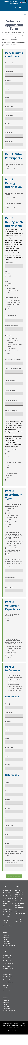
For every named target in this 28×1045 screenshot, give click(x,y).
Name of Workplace (11, 325)
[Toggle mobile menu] (25, 15)
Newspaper (10, 508)
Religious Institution (13, 522)
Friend (9, 519)
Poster (9, 524)
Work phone (9, 141)
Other (8, 292)
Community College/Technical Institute (15, 343)
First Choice (9, 567)
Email (7, 124)
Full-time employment (13, 300)
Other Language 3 (11, 411)
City (7, 97)
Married (9, 283)
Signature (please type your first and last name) (14, 861)
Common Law (11, 286)
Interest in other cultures (14, 543)
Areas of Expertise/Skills (13, 360)
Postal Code (9, 106)
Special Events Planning (14, 646)
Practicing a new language (15, 541)
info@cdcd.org (14, 3)
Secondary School (12, 340)
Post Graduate (11, 348)
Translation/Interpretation (14, 648)
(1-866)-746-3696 (18, 1)
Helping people (11, 546)
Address (8, 80)
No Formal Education (13, 351)
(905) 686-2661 (8, 1)
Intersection (9, 115)
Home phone (9, 132)
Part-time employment (13, 302)
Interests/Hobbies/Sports (13, 368)
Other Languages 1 (11, 390)
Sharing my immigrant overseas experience (13, 551)
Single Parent (11, 288)
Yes (8, 168)
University (10, 346)
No (14, 168)
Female (9, 276)
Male (8, 274)
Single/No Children (12, 290)
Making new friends (13, 548)
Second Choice (10, 577)
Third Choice (9, 587)
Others (9, 657)
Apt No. (7, 89)
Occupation (9, 712)
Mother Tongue (10, 380)
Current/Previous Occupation (10, 316)
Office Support (11, 653)
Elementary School (12, 338)
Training (9, 655)
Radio (8, 513)
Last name (9, 71)
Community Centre (12, 515)
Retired (9, 307)
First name (9, 63)
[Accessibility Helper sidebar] (26, 2)
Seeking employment (13, 304)
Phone (7, 756)
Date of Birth (9, 262)
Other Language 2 (11, 400)
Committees (10, 650)
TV (8, 511)
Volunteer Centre (12, 517)
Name (7, 704)
